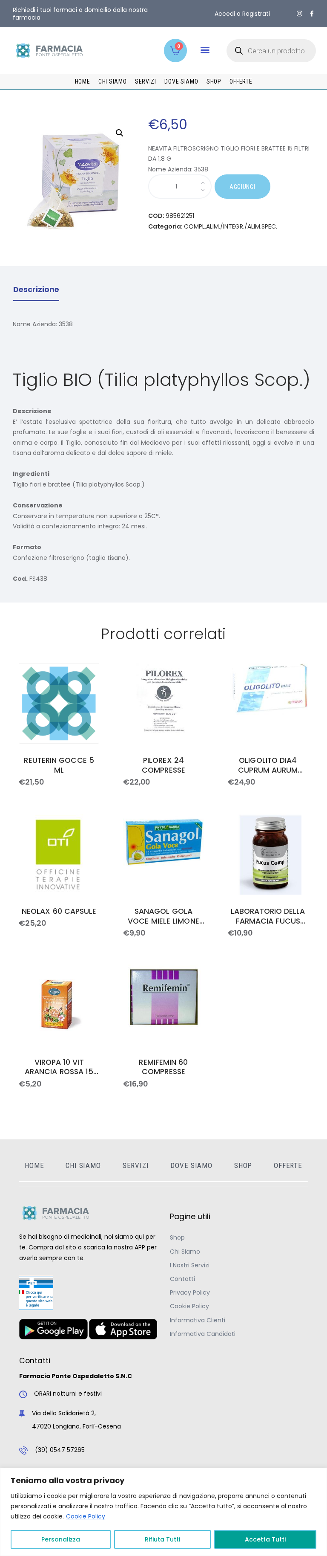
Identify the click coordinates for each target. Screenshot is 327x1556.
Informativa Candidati (202, 1334)
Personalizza (60, 1539)
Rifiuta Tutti (162, 1539)
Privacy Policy (190, 1292)
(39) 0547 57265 (60, 1450)
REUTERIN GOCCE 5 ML (59, 765)
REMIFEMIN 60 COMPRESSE (163, 1067)
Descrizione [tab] (36, 289)
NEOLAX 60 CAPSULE (59, 911)
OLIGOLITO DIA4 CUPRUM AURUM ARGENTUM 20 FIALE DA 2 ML (268, 765)
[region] (163, 1512)
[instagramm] (299, 13)
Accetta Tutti (265, 1539)
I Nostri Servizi (189, 1265)
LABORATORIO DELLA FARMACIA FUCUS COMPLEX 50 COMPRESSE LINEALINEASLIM (268, 916)
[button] (205, 50)
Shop (177, 1237)
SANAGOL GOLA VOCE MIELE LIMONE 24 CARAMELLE (163, 916)
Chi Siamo (185, 1251)
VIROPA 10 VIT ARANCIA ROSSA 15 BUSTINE (59, 1067)
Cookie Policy (85, 1516)
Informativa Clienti (197, 1320)
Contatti (182, 1279)
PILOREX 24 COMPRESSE (163, 765)
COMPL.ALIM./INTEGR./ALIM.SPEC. (230, 226)
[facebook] (312, 13)
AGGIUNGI (242, 186)
